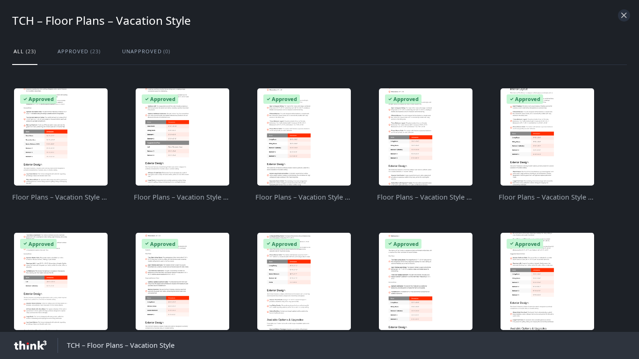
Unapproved (146, 51)
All (25, 51)
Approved (79, 51)
